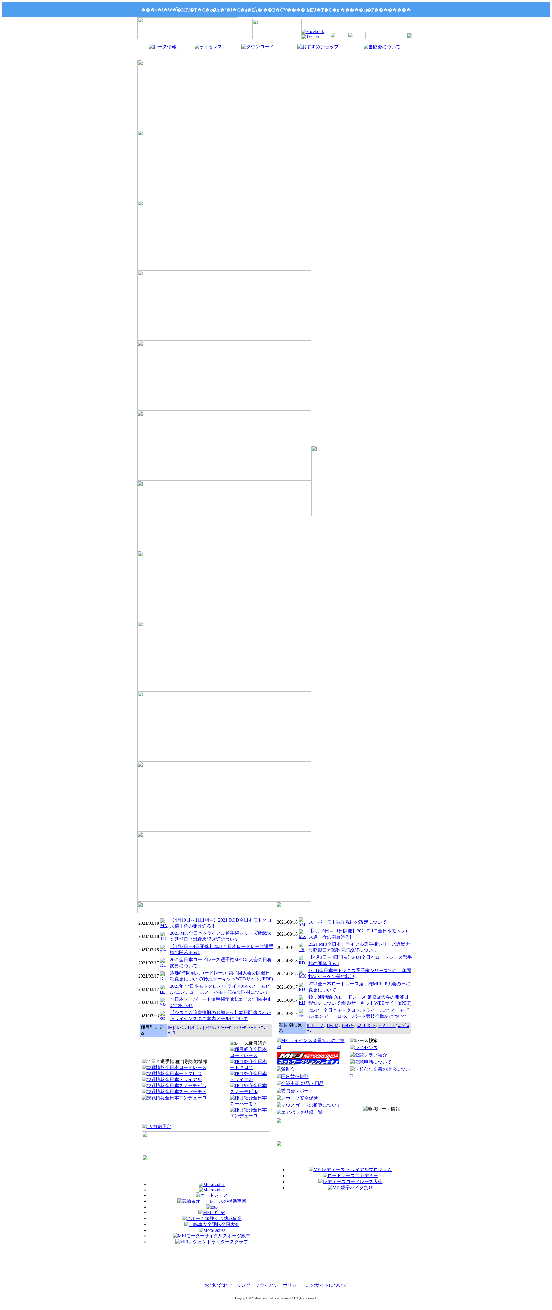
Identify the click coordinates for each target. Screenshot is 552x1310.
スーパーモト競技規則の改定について (347, 922)
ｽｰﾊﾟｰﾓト (249, 1027)
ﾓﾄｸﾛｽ (193, 1027)
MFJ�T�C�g (323, 9)
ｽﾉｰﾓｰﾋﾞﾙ (227, 1027)
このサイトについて (326, 1285)
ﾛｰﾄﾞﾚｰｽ (176, 1027)
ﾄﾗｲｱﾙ (208, 1027)
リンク (244, 1285)
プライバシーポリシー (278, 1285)
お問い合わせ (218, 1285)
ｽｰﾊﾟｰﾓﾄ (387, 1025)
